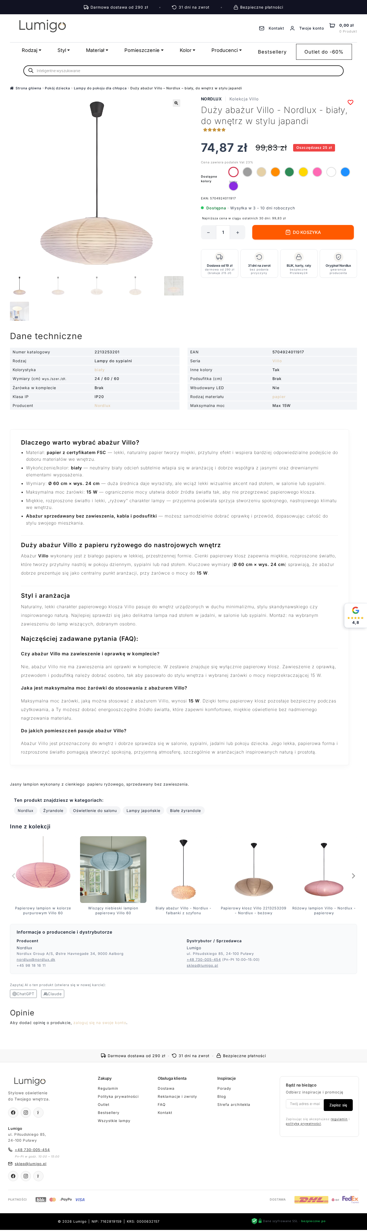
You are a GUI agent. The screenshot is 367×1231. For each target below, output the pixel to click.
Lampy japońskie (143, 810)
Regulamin (108, 1088)
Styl (61, 50)
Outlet (103, 1104)
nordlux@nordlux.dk (36, 959)
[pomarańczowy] (275, 172)
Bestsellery (272, 52)
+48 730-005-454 (204, 959)
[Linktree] (38, 1112)
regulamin (339, 1119)
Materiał (95, 50)
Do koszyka (307, 232)
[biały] (233, 172)
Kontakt (165, 1112)
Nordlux (211, 98)
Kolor (186, 50)
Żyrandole (53, 810)
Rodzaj (29, 50)
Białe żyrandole (185, 810)
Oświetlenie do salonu (95, 810)
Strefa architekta (233, 1104)
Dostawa (166, 1088)
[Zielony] (289, 172)
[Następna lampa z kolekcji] (353, 876)
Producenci (224, 50)
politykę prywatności (303, 1124)
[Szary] (247, 172)
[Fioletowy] (233, 186)
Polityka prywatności (118, 1096)
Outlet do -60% (324, 52)
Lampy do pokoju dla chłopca (100, 88)
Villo (277, 360)
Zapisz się (338, 1105)
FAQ (161, 1104)
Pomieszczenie (142, 50)
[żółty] (303, 172)
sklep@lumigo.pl (202, 965)
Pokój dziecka (57, 88)
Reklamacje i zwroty (177, 1096)
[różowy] (317, 172)
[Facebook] (13, 1112)
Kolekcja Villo (244, 98)
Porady (224, 1088)
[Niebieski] (345, 172)
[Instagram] (26, 1112)
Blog (221, 1096)
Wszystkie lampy (114, 1121)
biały (100, 369)
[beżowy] (261, 172)
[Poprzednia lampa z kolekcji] (14, 876)
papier (279, 396)
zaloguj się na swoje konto (99, 1022)
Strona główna (28, 88)
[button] (176, 103)
